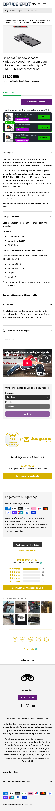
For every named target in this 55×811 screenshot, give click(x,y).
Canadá (17, 745)
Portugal (38, 754)
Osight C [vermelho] (22, 124)
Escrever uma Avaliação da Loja (27, 587)
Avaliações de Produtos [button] (27, 544)
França (19, 748)
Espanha (10, 758)
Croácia (26, 745)
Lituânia (32, 751)
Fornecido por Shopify (25, 804)
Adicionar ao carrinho (37, 102)
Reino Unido (34, 758)
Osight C (12, 272)
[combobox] (27, 10)
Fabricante (9, 393)
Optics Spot (12, 804)
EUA (31, 761)
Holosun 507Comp (16, 268)
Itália (15, 751)
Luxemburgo (43, 751)
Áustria (37, 742)
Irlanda (9, 751)
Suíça (25, 758)
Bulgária (9, 745)
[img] (27, 559)
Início (5, 18)
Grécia (37, 748)
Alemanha (28, 748)
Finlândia (10, 748)
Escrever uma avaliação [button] (27, 476)
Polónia (29, 754)
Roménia (47, 754)
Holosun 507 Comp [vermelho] (25, 135)
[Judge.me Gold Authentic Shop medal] (22, 639)
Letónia (23, 751)
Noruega (21, 754)
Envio (18, 81)
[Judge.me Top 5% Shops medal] (46, 639)
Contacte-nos (27, 697)
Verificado (29, 649)
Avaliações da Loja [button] (27, 550)
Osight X (12, 276)
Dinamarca (36, 745)
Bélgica (45, 742)
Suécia (18, 758)
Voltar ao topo (27, 660)
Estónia (45, 745)
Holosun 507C (14, 264)
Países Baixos (9, 754)
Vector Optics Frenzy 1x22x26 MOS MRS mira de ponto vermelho (25, 114)
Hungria (45, 748)
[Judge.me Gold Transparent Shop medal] (30, 639)
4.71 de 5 (34, 559)
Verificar (27, 414)
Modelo (8, 402)
